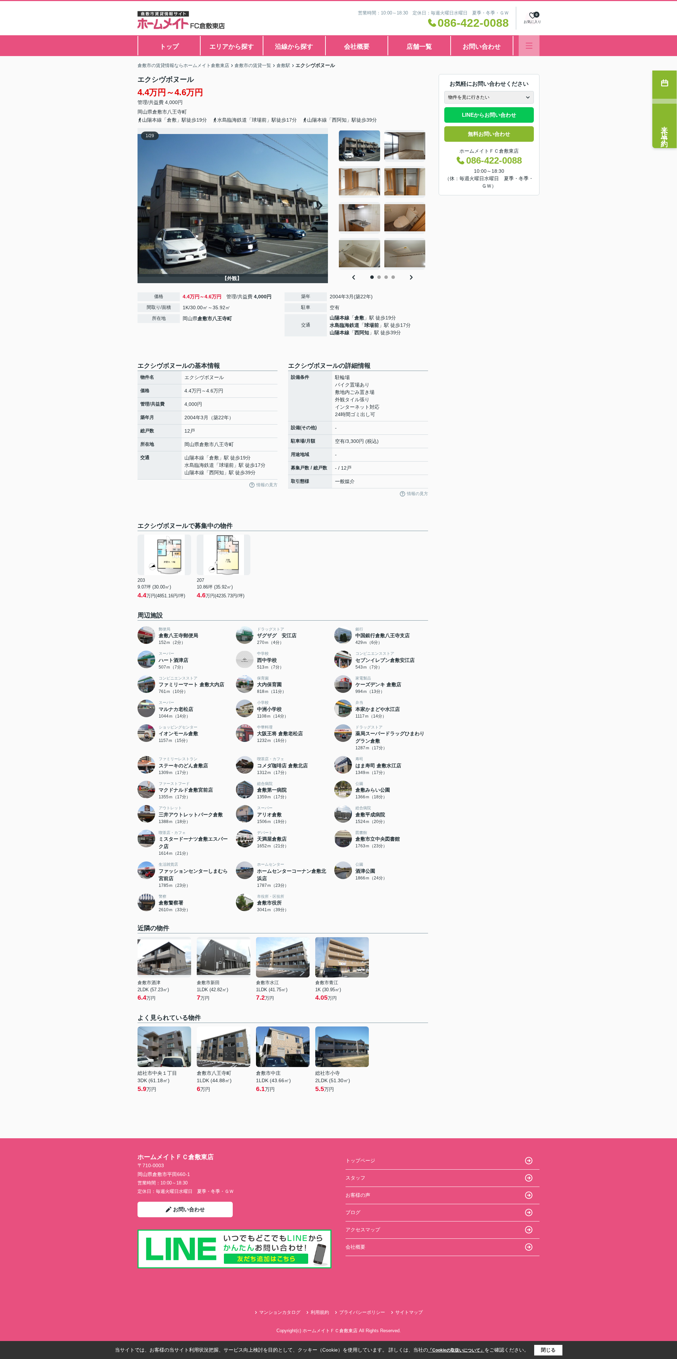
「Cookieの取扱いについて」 (456, 1350)
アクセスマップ (363, 1229)
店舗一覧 (419, 46)
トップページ (360, 1160)
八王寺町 (177, 112)
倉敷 (359, 318)
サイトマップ (409, 1312)
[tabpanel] (382, 200)
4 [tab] (393, 277)
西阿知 (361, 332)
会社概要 (357, 46)
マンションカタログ (279, 1312)
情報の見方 (266, 484)
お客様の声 (358, 1195)
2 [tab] (379, 277)
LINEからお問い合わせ (489, 115)
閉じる (548, 1350)
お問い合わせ (482, 46)
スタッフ (355, 1178)
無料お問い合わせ (489, 134)
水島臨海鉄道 (344, 325)
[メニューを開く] (529, 46)
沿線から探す (294, 46)
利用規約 (320, 1312)
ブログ (353, 1212)
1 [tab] (372, 277)
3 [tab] (386, 277)
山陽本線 (339, 318)
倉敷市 (159, 112)
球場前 (371, 325)
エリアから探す (231, 46)
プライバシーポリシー (362, 1312)
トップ (169, 46)
